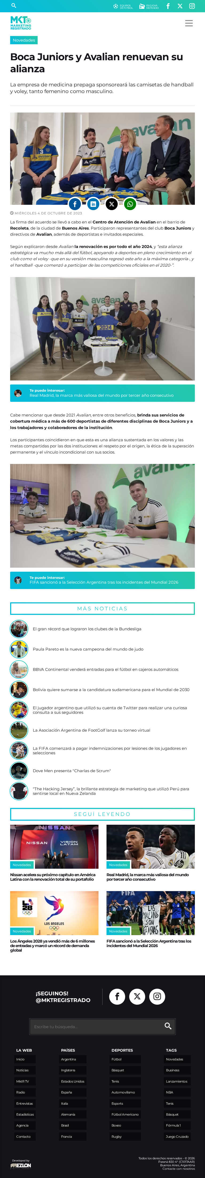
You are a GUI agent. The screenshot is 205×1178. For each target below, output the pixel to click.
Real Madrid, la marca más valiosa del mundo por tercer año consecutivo (102, 395)
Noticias (22, 1070)
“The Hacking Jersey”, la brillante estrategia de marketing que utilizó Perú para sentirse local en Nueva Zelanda (111, 791)
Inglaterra (68, 1070)
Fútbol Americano (125, 1114)
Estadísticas (25, 1114)
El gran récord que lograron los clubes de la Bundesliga (87, 629)
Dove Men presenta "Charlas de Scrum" (72, 770)
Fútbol (116, 1059)
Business (172, 1070)
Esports (117, 1103)
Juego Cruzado (177, 1137)
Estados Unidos (72, 1081)
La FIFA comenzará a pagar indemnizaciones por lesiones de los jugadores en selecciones (110, 750)
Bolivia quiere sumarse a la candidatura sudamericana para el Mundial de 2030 (111, 689)
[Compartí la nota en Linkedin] (93, 204)
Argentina (68, 1059)
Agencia (22, 1125)
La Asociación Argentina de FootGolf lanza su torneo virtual (91, 730)
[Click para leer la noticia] (19, 629)
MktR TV (22, 1081)
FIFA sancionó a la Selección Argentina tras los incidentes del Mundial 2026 (104, 582)
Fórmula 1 (173, 1125)
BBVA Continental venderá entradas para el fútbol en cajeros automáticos (105, 669)
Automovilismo (123, 1092)
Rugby (117, 1137)
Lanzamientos (176, 1081)
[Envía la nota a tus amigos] (130, 204)
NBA (169, 1092)
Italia (64, 1103)
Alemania (68, 1114)
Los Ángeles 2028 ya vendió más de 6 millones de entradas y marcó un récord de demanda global (52, 946)
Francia (66, 1137)
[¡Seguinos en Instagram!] (192, 6)
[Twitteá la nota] (111, 204)
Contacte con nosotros (179, 1169)
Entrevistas (24, 1103)
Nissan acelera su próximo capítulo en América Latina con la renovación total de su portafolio (52, 877)
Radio (20, 1092)
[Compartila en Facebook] (75, 204)
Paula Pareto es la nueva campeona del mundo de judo (88, 649)
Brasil (65, 1125)
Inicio (20, 1059)
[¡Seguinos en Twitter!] (180, 6)
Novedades (24, 40)
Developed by (19, 1163)
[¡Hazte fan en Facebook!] (168, 6)
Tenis (115, 1081)
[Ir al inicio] (20, 23)
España (66, 1092)
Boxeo (116, 1125)
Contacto (23, 1137)
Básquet (118, 1070)
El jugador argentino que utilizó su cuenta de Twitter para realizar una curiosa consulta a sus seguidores (110, 710)
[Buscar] (13, 6)
